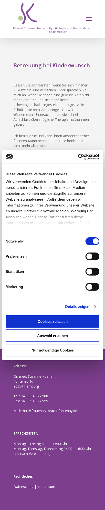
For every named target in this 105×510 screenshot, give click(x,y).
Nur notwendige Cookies (53, 350)
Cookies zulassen (53, 321)
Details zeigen (77, 306)
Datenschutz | (25, 486)
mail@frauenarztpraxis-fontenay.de (49, 410)
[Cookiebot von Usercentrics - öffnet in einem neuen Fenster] (78, 157)
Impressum (46, 486)
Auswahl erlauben (52, 336)
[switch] (92, 256)
